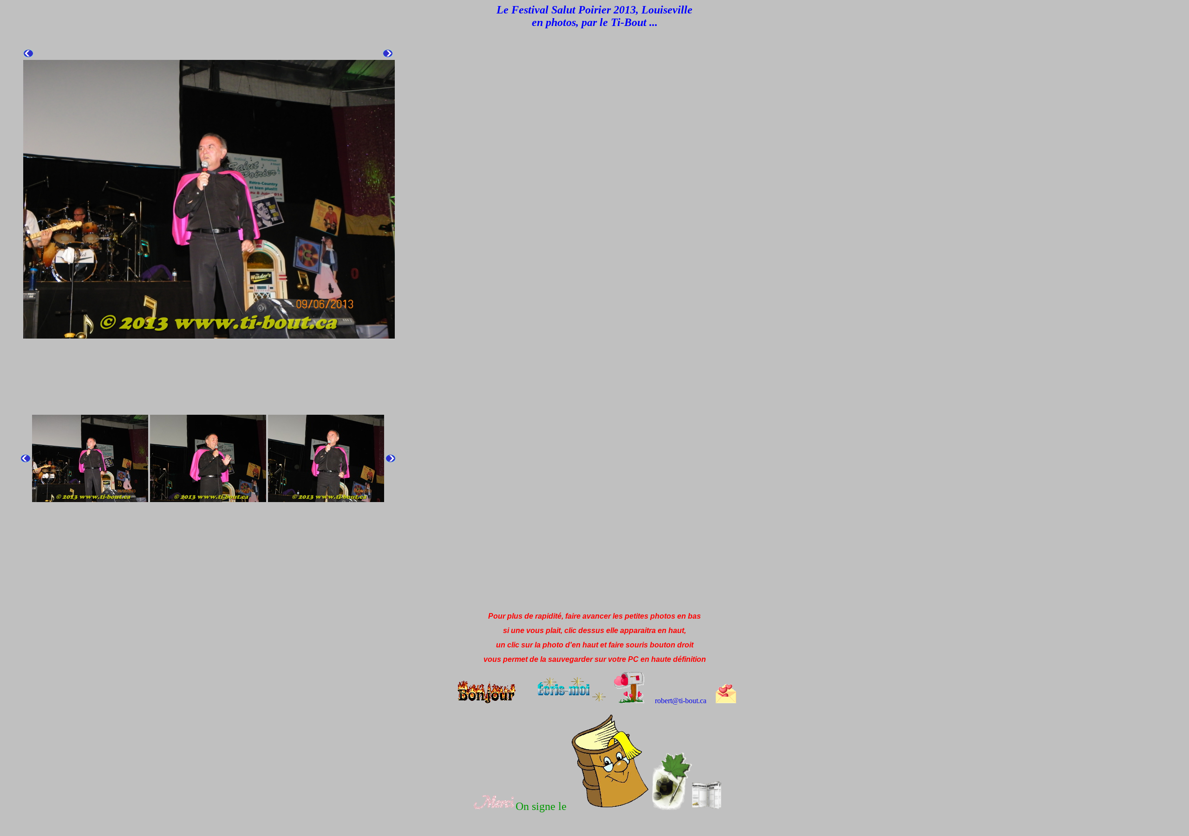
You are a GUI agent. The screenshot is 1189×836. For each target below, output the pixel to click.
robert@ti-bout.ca (680, 701)
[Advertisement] (173, 584)
